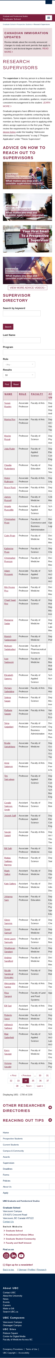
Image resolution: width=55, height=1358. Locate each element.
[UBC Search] (48, 3)
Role (5, 359)
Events (6, 1302)
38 (18, 1086)
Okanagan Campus (12, 1325)
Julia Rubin (9, 448)
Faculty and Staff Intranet (18, 1243)
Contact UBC (9, 1292)
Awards (6, 1157)
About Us (7, 1187)
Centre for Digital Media (14, 1336)
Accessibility (23, 1353)
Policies (6, 1180)
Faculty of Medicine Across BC (18, 1339)
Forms (6, 1175)
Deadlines (7, 1169)
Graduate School (9, 24)
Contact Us (8, 1221)
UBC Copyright (9, 1353)
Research (41, 1269)
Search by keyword (14, 308)
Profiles (31, 1269)
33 (19, 1080)
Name (8, 394)
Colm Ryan (9, 535)
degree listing (9, 132)
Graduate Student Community (21, 1239)
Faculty (37, 394)
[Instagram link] (6, 1255)
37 (48, 1080)
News (6, 1299)
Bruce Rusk (10, 487)
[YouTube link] (21, 1255)
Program (8, 347)
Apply (5, 1193)
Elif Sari (8, 1005)
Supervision (8, 1163)
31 (48, 1075)
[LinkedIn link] (13, 1255)
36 (41, 1080)
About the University (12, 1295)
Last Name (9, 335)
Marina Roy (9, 419)
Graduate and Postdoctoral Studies (27, 1202)
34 (26, 1080)
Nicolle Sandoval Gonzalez (8, 974)
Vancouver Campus (12, 1322)
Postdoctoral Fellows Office (20, 1235)
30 (41, 1075)
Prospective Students (24, 24)
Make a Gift (8, 1308)
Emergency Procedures (13, 1349)
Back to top (8, 1269)
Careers (7, 1305)
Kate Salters (10, 883)
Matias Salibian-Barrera (8, 861)
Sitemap (22, 1269)
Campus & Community (13, 1151)
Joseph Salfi (10, 815)
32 (12, 1080)
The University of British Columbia (20, 5)
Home (6, 1132)
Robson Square (10, 1333)
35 (34, 1080)
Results (7, 369)
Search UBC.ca (10, 1311)
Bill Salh (8, 848)
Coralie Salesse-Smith (8, 806)
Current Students (11, 1145)
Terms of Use (31, 1349)
